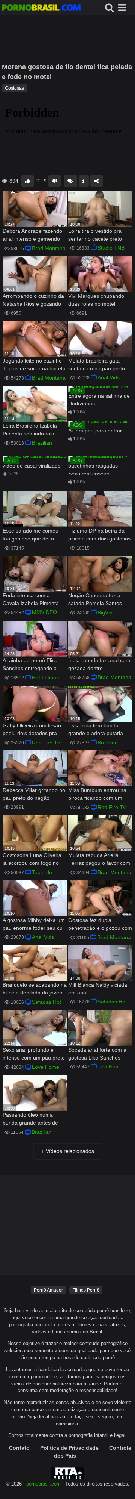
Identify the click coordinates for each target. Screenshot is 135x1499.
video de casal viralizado (32, 466)
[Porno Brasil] (41, 8)
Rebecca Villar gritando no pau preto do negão (34, 794)
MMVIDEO (44, 612)
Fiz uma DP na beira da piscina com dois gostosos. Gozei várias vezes (100, 535)
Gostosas (14, 88)
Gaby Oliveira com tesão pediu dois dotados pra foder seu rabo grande (32, 730)
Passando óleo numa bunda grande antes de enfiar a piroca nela (30, 1119)
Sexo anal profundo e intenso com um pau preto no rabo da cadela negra (34, 1054)
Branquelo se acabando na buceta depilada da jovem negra (35, 989)
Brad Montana (49, 248)
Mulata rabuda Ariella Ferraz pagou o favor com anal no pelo (99, 859)
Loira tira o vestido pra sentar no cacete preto (95, 235)
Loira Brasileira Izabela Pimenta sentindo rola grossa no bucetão (30, 430)
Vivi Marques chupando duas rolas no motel (96, 300)
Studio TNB (111, 248)
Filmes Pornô (85, 1290)
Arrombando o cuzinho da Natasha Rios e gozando (33, 300)
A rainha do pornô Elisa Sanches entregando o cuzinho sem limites (30, 665)
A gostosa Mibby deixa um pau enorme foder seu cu (34, 924)
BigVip (105, 613)
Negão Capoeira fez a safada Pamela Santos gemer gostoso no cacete (98, 600)
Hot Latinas (45, 678)
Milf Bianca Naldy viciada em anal (97, 989)
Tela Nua (108, 1067)
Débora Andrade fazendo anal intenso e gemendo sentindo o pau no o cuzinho (32, 235)
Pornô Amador (48, 1290)
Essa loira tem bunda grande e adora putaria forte (95, 730)
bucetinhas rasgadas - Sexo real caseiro (94, 469)
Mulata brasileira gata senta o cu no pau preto (96, 364)
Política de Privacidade (69, 1448)
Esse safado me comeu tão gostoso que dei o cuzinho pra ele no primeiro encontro (30, 535)
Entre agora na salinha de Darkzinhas (99, 400)
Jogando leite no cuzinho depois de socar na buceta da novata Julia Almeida (34, 365)
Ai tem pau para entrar (95, 431)
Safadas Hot (46, 1002)
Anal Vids (109, 377)
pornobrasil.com (43, 1484)
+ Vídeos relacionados (67, 1151)
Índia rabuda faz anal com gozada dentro (99, 664)
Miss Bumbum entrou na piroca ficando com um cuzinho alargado (97, 794)
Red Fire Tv (46, 743)
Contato (19, 1448)
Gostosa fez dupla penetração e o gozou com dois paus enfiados (100, 924)
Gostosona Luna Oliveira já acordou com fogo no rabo (32, 859)
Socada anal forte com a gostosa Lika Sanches (97, 1054)
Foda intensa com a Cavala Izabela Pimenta (31, 599)
